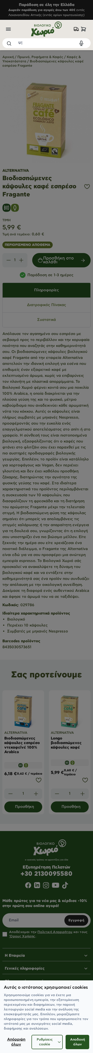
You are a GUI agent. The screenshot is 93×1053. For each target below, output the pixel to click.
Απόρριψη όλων (16, 1042)
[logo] (46, 29)
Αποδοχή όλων (77, 1042)
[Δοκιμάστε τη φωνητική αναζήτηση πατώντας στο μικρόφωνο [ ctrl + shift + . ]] (81, 43)
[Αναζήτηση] (9, 43)
